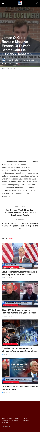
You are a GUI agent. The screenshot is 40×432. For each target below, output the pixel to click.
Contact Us (25, 420)
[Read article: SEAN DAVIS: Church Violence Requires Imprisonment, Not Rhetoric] (20, 294)
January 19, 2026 (8, 316)
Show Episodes (7, 418)
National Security (10, 305)
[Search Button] (37, 3)
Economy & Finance (10, 267)
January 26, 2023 (29, 60)
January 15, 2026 (8, 354)
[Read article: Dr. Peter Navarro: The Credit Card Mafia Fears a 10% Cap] (20, 371)
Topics (17, 418)
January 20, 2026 (8, 278)
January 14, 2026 (8, 392)
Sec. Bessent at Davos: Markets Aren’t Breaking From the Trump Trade (19, 273)
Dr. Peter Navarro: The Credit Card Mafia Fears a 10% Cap (20, 388)
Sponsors (5, 420)
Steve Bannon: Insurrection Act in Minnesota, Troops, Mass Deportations (19, 349)
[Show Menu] (3, 3)
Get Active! (14, 420)
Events (25, 418)
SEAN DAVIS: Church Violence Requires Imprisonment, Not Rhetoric (19, 311)
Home (3, 68)
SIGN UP (5, 423)
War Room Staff (14, 60)
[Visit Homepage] (20, 3)
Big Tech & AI (11, 68)
